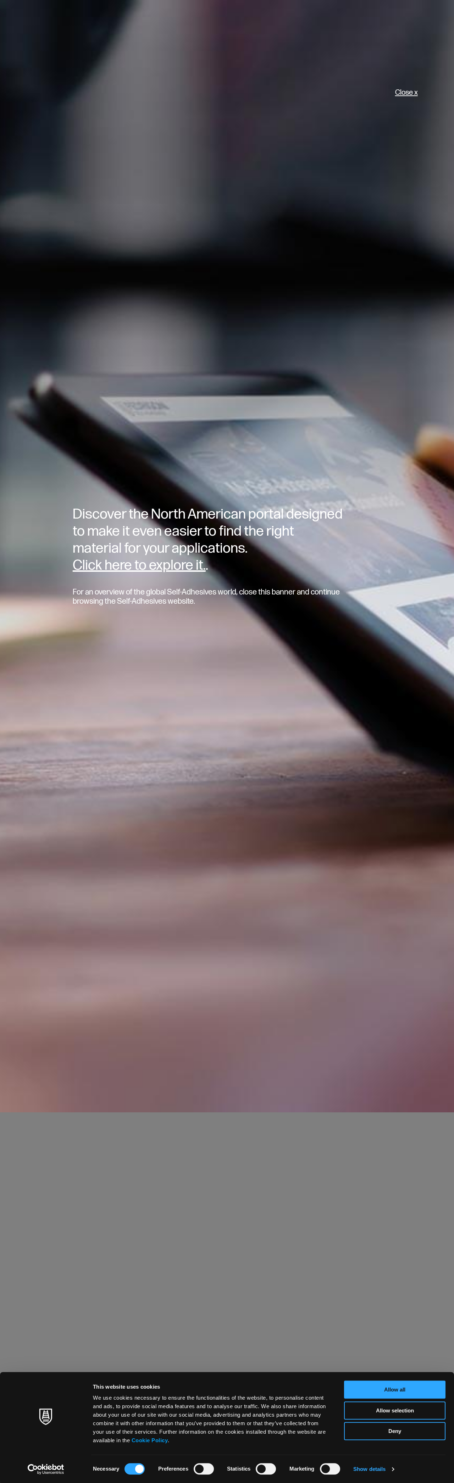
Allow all (394, 1390)
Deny (394, 1431)
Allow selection (395, 1410)
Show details (369, 1469)
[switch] (204, 1468)
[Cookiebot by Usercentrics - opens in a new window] (46, 1469)
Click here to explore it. (139, 565)
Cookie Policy (150, 1440)
